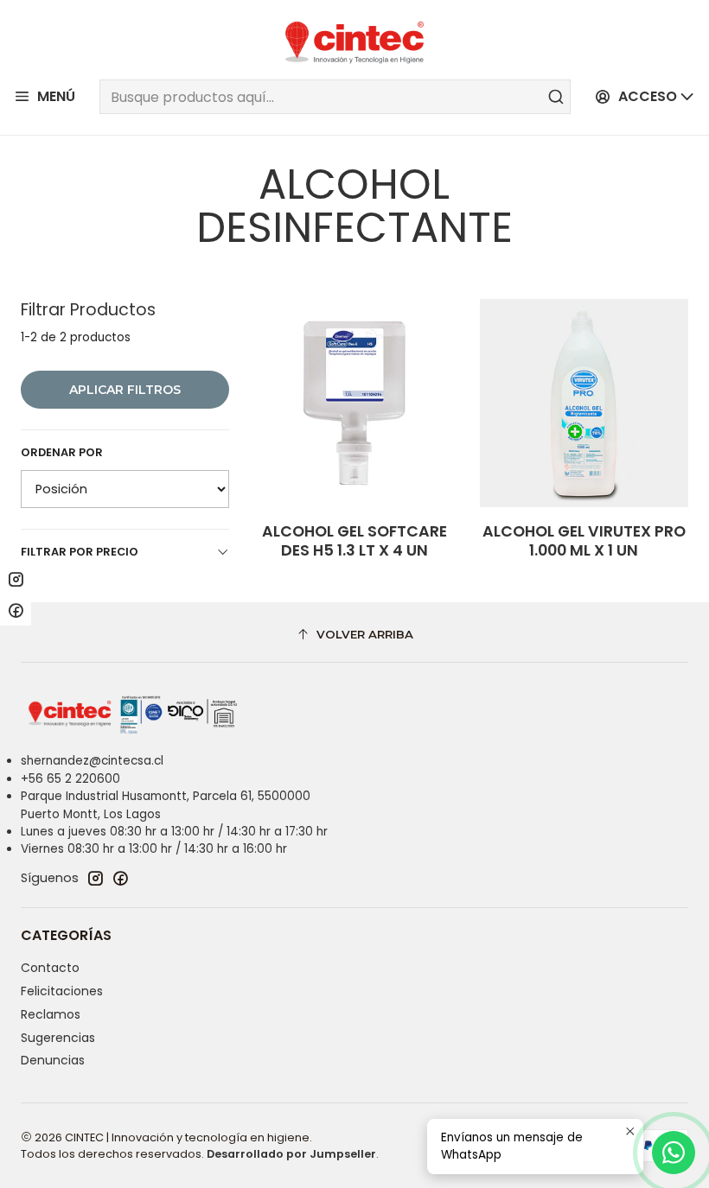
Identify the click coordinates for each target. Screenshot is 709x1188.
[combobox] (334, 96)
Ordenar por (62, 453)
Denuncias (53, 1060)
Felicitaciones (62, 991)
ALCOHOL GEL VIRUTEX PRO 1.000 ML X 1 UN (584, 541)
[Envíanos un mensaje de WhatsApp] (673, 1152)
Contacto (50, 967)
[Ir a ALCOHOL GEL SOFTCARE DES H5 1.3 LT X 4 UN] (354, 403)
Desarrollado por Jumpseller (291, 1154)
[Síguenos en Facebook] (120, 877)
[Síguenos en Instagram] (95, 877)
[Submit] (556, 96)
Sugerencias (58, 1037)
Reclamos (50, 1014)
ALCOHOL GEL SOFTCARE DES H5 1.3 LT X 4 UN (354, 541)
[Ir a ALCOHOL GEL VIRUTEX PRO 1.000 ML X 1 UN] (584, 403)
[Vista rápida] (428, 402)
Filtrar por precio (79, 551)
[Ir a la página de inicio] (354, 42)
